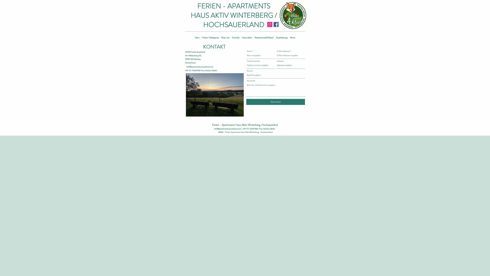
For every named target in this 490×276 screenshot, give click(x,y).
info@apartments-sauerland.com (199, 67)
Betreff (249, 71)
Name (249, 51)
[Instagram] (269, 24)
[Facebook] (276, 24)
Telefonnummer (253, 61)
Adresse (280, 61)
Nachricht (251, 81)
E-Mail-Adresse (283, 51)
